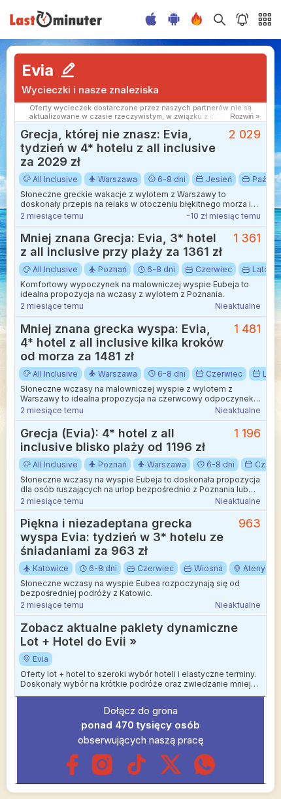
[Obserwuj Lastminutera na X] (171, 772)
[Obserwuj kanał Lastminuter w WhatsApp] (205, 772)
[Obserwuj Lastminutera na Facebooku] (72, 772)
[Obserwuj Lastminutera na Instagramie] (102, 772)
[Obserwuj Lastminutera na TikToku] (137, 772)
